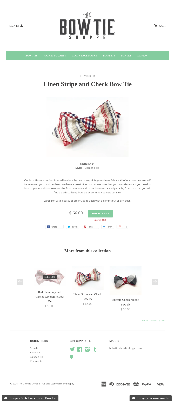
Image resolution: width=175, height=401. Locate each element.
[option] (50, 287)
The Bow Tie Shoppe (29, 383)
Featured (87, 76)
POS (43, 383)
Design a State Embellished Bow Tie (31, 398)
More (141, 55)
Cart (162, 25)
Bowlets (109, 55)
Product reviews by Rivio (153, 320)
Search (34, 348)
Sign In (14, 25)
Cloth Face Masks (84, 55)
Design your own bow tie (152, 398)
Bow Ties (31, 55)
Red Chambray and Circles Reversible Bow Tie (50, 296)
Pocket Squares (55, 55)
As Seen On (36, 357)
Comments (36, 361)
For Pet (126, 55)
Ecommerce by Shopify (62, 383)
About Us (35, 352)
